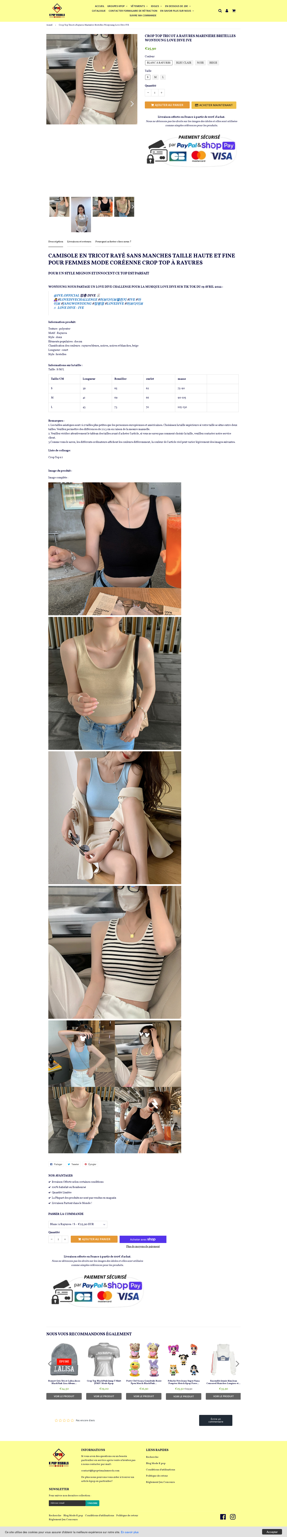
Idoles (155, 6)
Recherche (152, 1457)
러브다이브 (134, 303)
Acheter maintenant (216, 105)
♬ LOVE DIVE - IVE (68, 308)
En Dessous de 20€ (177, 6)
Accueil (99, 6)
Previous (53, 103)
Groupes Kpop (116, 6)
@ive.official (66, 295)
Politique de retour (157, 1476)
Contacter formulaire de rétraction (133, 10)
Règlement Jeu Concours (160, 1482)
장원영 (99, 303)
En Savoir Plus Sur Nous (176, 10)
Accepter (272, 1532)
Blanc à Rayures (159, 63)
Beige (213, 63)
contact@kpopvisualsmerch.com (100, 1471)
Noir (200, 63)
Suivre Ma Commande (143, 15)
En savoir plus (130, 1532)
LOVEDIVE (115, 303)
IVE (132, 299)
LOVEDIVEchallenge (79, 299)
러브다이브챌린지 (113, 299)
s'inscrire (92, 1503)
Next (130, 103)
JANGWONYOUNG (77, 303)
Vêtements (138, 6)
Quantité (150, 86)
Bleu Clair (183, 63)
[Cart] (234, 10)
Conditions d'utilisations (160, 1470)
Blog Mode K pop (155, 1463)
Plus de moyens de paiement (143, 1246)
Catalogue (99, 10)
